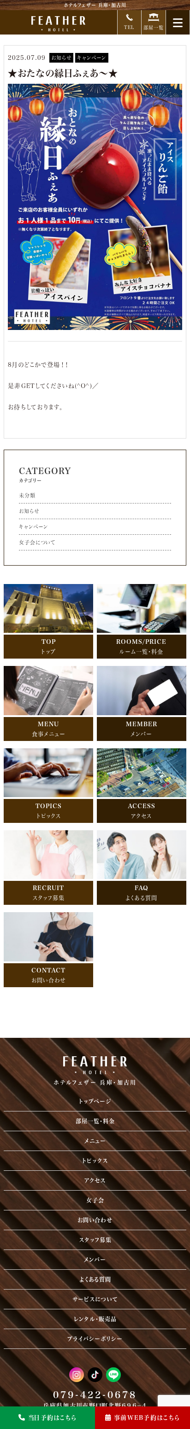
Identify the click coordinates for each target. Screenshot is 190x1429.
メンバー (95, 1259)
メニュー (95, 1141)
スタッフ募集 (95, 1240)
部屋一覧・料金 (95, 1121)
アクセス (95, 1180)
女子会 (95, 1200)
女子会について (37, 542)
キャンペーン (92, 57)
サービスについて (95, 1299)
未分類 (27, 495)
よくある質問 (95, 1279)
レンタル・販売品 (95, 1319)
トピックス (95, 1160)
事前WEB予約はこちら (147, 1418)
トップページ (95, 1101)
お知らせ (61, 57)
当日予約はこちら (52, 1418)
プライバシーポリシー (95, 1339)
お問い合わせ (95, 1220)
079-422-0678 (95, 1394)
